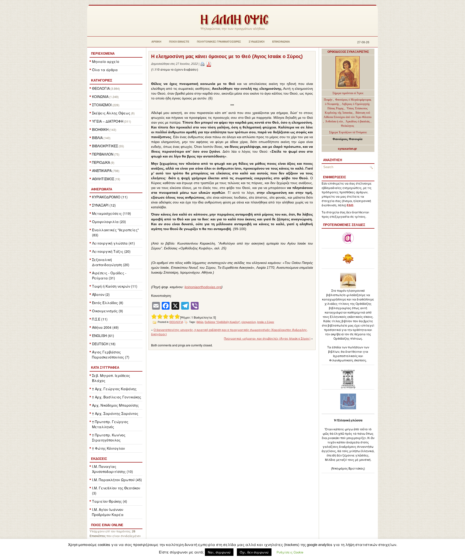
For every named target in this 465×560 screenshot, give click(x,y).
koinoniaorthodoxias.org (203, 287)
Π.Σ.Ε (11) (100, 319)
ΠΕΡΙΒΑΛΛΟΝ (102, 154)
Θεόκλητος (347, 125)
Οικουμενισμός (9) (107, 310)
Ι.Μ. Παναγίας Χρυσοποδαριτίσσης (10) (112, 469)
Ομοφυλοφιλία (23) (109, 221)
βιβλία (199, 322)
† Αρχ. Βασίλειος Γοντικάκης (116, 397)
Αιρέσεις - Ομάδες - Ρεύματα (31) (109, 275)
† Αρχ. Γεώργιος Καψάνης (114, 388)
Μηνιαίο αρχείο (105, 61)
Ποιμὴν (328, 99)
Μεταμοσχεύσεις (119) (111, 213)
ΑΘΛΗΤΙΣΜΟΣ (103, 178)
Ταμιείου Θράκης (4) (109, 501)
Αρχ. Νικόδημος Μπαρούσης (115, 405)
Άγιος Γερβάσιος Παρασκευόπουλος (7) (110, 354)
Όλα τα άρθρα (105, 69)
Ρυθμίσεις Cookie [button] (290, 552)
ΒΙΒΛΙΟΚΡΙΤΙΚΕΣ (105, 145)
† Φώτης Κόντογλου (108, 448)
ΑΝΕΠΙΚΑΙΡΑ (102, 170)
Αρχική (156, 41)
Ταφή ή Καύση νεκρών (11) (114, 286)
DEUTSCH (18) (104, 343)
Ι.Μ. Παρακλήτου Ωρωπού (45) (117, 479)
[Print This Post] (202, 64)
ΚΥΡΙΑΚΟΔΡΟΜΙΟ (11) (110, 196)
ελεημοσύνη (248, 322)
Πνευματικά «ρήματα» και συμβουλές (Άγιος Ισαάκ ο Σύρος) (267, 338)
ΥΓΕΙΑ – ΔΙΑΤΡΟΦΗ (107, 121)
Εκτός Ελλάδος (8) (107, 302)
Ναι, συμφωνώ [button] (219, 552)
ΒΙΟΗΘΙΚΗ (100, 129)
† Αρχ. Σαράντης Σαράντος (115, 413)
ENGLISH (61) (103, 335)
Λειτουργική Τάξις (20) (111, 251)
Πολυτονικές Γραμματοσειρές (219, 41)
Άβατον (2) (101, 294)
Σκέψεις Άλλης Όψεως (111, 113)
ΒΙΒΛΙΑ (97, 137)
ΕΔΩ (350, 205)
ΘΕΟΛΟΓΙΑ (101, 88)
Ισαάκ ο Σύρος (265, 322)
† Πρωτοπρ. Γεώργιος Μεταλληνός (110, 424)
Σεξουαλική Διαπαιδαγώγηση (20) (110, 262)
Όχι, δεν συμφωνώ (254, 552)
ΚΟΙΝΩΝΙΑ (100, 96)
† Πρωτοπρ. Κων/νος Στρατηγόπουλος (108, 437)
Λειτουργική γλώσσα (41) (113, 243)
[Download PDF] (209, 64)
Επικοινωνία (281, 41)
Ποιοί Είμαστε (179, 41)
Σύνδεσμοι (256, 41)
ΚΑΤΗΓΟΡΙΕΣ (101, 80)
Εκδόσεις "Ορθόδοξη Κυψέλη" (222, 322)
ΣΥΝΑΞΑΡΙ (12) (104, 205)
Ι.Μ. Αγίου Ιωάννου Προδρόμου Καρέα (108, 512)
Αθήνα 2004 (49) (105, 327)
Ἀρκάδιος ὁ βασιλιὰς (358, 121)
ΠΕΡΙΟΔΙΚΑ (101, 162)
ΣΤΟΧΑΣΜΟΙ (102, 104)
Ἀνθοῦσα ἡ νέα (334, 121)
